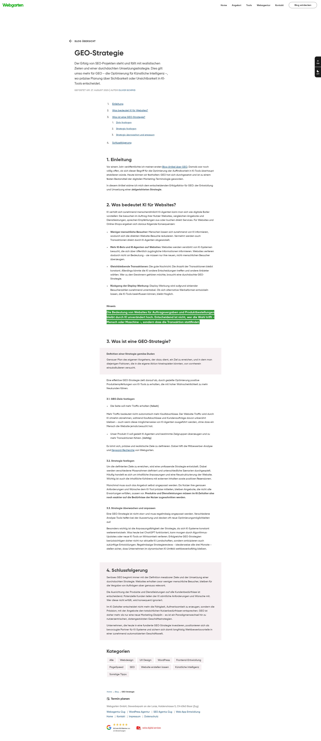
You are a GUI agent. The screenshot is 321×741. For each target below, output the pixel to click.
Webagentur (263, 5)
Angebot (236, 5)
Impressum (135, 716)
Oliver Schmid (126, 90)
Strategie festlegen (126, 129)
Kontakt (279, 5)
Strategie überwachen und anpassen (135, 135)
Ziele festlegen (124, 123)
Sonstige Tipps (118, 674)
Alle (111, 660)
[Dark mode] (318, 72)
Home (224, 5)
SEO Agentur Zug (162, 712)
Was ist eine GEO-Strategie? (128, 117)
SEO (132, 667)
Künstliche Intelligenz (187, 667)
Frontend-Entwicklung (188, 660)
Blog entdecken (303, 5)
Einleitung (117, 104)
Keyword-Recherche (123, 450)
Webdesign (126, 660)
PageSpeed (116, 667)
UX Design (145, 660)
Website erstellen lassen (155, 667)
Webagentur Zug (116, 712)
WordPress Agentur (139, 712)
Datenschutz (151, 716)
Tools (249, 5)
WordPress (164, 660)
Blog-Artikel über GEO (174, 167)
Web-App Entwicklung (188, 712)
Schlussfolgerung (122, 142)
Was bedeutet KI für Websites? (130, 110)
